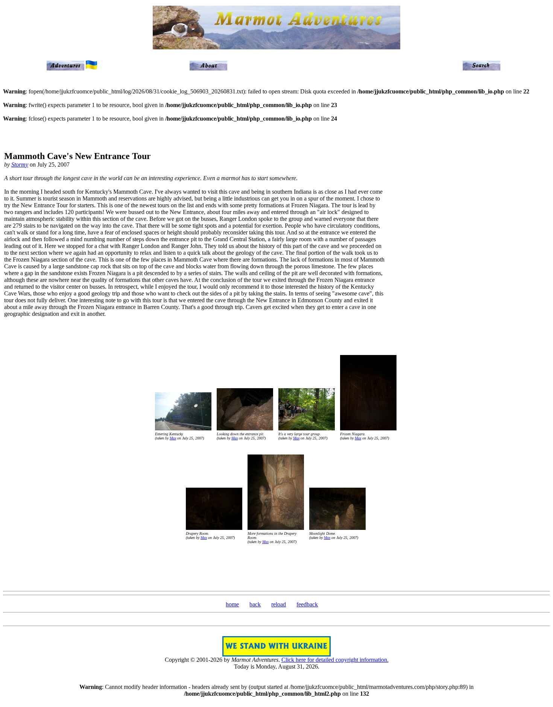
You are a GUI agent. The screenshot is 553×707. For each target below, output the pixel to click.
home (232, 604)
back (255, 604)
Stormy (19, 164)
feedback (307, 604)
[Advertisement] (518, 237)
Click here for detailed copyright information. (335, 659)
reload (278, 604)
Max (173, 438)
